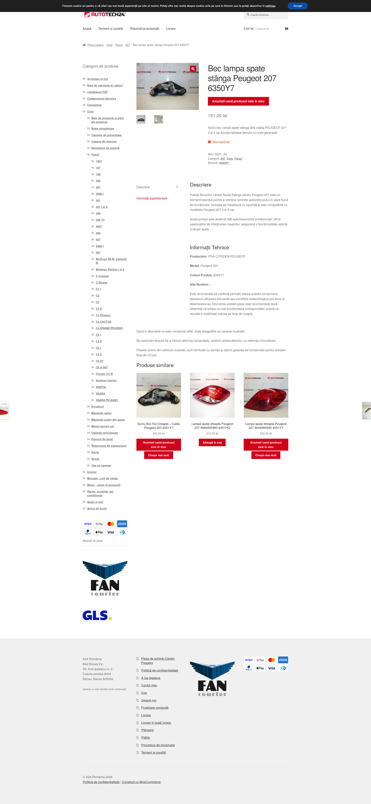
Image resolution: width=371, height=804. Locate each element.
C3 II (99, 308)
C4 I (98, 335)
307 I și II (101, 207)
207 (128, 45)
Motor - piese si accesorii (103, 485)
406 (98, 233)
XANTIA (101, 387)
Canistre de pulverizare (106, 135)
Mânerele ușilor (101, 413)
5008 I (100, 246)
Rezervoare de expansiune (108, 446)
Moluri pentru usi (102, 426)
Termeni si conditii (110, 28)
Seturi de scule (97, 508)
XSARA (100, 393)
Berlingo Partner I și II (110, 269)
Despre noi (148, 700)
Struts (95, 459)
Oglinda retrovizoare (104, 433)
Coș (144, 692)
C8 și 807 (102, 367)
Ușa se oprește (101, 465)
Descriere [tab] (143, 187)
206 (98, 180)
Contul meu (149, 685)
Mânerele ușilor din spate (108, 420)
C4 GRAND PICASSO (109, 328)
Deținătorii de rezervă (105, 148)
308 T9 (100, 220)
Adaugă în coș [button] (212, 442)
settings (270, 6)
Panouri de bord (102, 439)
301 (98, 200)
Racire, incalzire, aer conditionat (100, 493)
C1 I (98, 289)
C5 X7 (99, 361)
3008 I (100, 194)
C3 (97, 302)
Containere (94, 105)
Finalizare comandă (154, 707)
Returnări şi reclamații (144, 28)
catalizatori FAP (97, 92)
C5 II (99, 354)
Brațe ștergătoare (102, 128)
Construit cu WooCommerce (141, 782)
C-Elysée (101, 282)
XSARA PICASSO (107, 400)
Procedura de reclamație (158, 745)
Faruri (119, 45)
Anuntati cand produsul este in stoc (238, 101)
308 (98, 213)
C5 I (98, 348)
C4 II (99, 341)
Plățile (145, 737)
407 (98, 239)
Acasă (87, 28)
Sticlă (95, 452)
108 (98, 174)
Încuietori (97, 406)
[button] (193, 69)
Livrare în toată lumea (156, 722)
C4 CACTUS (103, 322)
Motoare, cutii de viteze (102, 478)
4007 (99, 226)
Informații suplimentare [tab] (152, 198)
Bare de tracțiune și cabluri (105, 85)
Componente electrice (101, 98)
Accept (298, 6)
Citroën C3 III (104, 374)
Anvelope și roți (97, 79)
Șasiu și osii (95, 502)
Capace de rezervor (104, 141)
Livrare (171, 28)
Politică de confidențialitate (159, 670)
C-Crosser (102, 276)
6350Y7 (224, 163)
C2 (97, 295)
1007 (99, 161)
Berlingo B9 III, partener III (111, 261)
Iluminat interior (106, 380)
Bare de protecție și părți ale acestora (107, 120)
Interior (92, 472)
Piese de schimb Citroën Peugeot (158, 660)
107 (98, 168)
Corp (109, 45)
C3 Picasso (103, 315)
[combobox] (266, 14)
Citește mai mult (158, 455)
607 (98, 252)
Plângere (147, 730)
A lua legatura (150, 678)
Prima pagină (95, 45)
